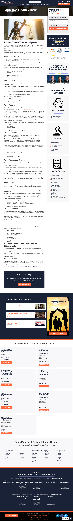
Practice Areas (36, 4)
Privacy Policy (34, 515)
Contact (47, 4)
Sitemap (39, 515)
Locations (22, 4)
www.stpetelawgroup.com (57, 478)
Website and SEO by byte (36, 517)
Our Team (28, 4)
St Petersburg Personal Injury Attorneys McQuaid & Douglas (8, 482)
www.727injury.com (8, 490)
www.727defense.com (36, 488)
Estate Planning (58, 171)
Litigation (58, 138)
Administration (58, 110)
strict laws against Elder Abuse (20, 190)
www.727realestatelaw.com (64, 488)
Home (6, 11)
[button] (48, 81)
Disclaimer (28, 515)
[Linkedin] (58, 515)
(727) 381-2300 (63, 1)
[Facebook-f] (62, 515)
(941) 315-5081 (5, 404)
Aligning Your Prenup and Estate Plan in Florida (17, 313)
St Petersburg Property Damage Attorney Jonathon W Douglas (22, 482)
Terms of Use (44, 515)
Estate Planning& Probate (58, 91)
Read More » (9, 308)
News (42, 4)
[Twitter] (66, 515)
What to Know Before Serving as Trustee (15, 305)
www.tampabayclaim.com (22, 489)
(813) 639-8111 (42, 362)
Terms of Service (47, 519)
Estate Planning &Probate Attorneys (58, 68)
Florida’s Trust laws (29, 109)
